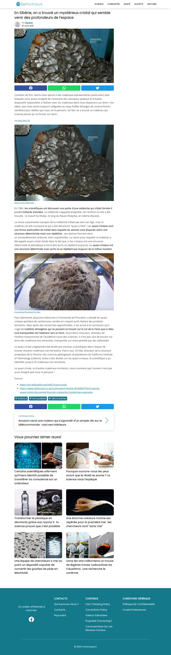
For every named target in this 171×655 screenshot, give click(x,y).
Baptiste (29, 22)
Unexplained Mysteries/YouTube (27, 312)
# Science (21, 398)
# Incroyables (38, 398)
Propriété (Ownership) (99, 621)
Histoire (152, 4)
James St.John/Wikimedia (24, 202)
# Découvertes (58, 398)
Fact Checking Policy (98, 604)
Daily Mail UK (24, 120)
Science (99, 4)
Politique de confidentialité (139, 604)
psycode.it (60, 615)
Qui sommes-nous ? (66, 604)
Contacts (59, 609)
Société (138, 4)
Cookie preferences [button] (134, 609)
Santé (127, 4)
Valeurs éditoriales (96, 615)
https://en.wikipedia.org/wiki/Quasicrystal (43, 384)
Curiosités (114, 4)
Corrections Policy (96, 609)
